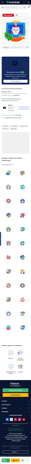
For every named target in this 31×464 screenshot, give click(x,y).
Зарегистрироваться (15, 429)
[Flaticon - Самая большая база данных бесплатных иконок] (13, 2)
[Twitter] (11, 419)
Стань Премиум (15, 395)
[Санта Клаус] (22, 201)
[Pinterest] (15, 419)
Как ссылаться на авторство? (10, 100)
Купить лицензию (15, 81)
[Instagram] (19, 419)
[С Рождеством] (8, 243)
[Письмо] (22, 187)
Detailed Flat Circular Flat (12, 118)
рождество (6, 126)
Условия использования (15, 433)
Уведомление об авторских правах (16, 439)
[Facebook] (7, 419)
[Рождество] (8, 215)
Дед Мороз (14, 128)
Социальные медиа (15, 415)
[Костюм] (8, 257)
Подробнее (15, 78)
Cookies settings (15, 440)
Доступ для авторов (15, 390)
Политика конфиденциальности (16, 435)
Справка (4, 408)
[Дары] (8, 327)
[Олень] (22, 173)
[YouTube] (23, 419)
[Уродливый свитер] (8, 201)
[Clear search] (21, 7)
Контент (4, 401)
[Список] (8, 187)
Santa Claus (18, 115)
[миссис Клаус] (22, 299)
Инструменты (6, 405)
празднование (24, 126)
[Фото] (8, 173)
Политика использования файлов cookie (16, 437)
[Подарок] (22, 215)
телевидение (14, 126)
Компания (5, 412)
